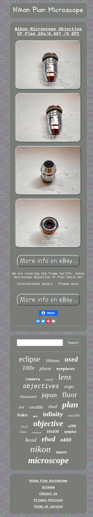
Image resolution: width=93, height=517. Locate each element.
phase (45, 368)
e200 (72, 426)
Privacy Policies (48, 500)
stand (49, 379)
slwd (52, 406)
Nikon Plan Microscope (48, 481)
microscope (48, 460)
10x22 (24, 426)
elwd (48, 439)
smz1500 (73, 415)
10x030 (53, 431)
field (21, 407)
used (71, 359)
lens (64, 376)
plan (70, 404)
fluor (69, 394)
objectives (41, 386)
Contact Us (48, 494)
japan (49, 395)
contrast (36, 432)
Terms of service (48, 507)
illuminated (28, 397)
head (30, 439)
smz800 (36, 407)
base (23, 432)
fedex (22, 415)
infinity (53, 413)
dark (35, 416)
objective (48, 423)
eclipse (29, 359)
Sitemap (48, 487)
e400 (65, 440)
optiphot (70, 432)
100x (28, 367)
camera (33, 378)
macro (61, 452)
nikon (40, 449)
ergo (69, 386)
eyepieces (65, 368)
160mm (52, 360)
